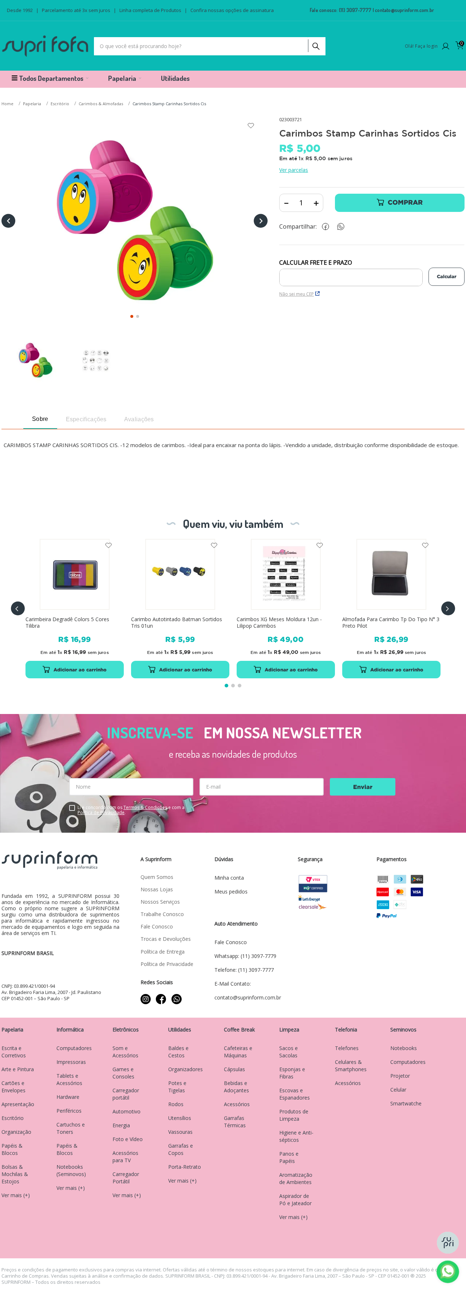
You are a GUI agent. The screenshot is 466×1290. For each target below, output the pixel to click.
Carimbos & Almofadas (101, 103)
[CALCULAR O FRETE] (447, 277)
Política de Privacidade (101, 812)
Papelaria (32, 103)
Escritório (60, 103)
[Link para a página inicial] (8, 104)
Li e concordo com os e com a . (131, 810)
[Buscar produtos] (315, 44)
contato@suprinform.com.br (404, 10)
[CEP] (351, 272)
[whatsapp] (344, 226)
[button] (18, 608)
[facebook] (327, 226)
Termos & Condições (145, 807)
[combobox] (209, 46)
